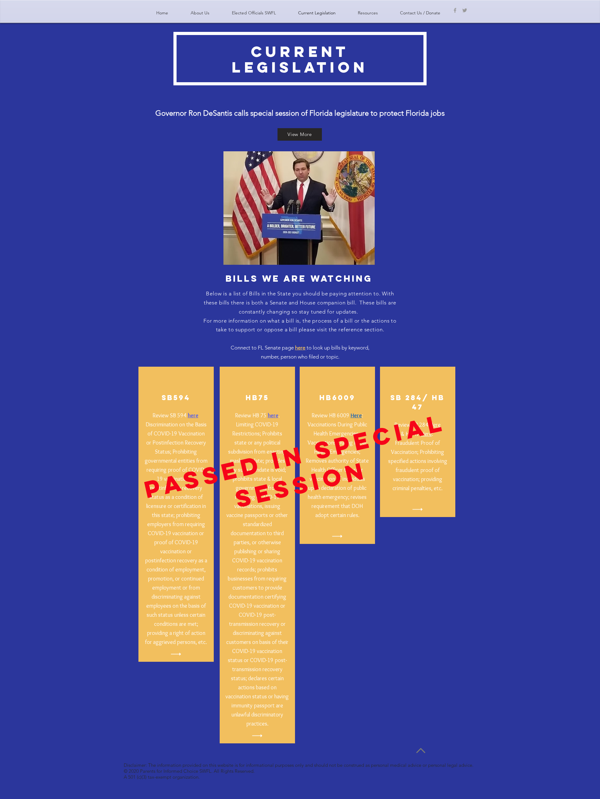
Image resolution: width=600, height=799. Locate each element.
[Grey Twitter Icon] (465, 10)
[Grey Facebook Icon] (455, 10)
